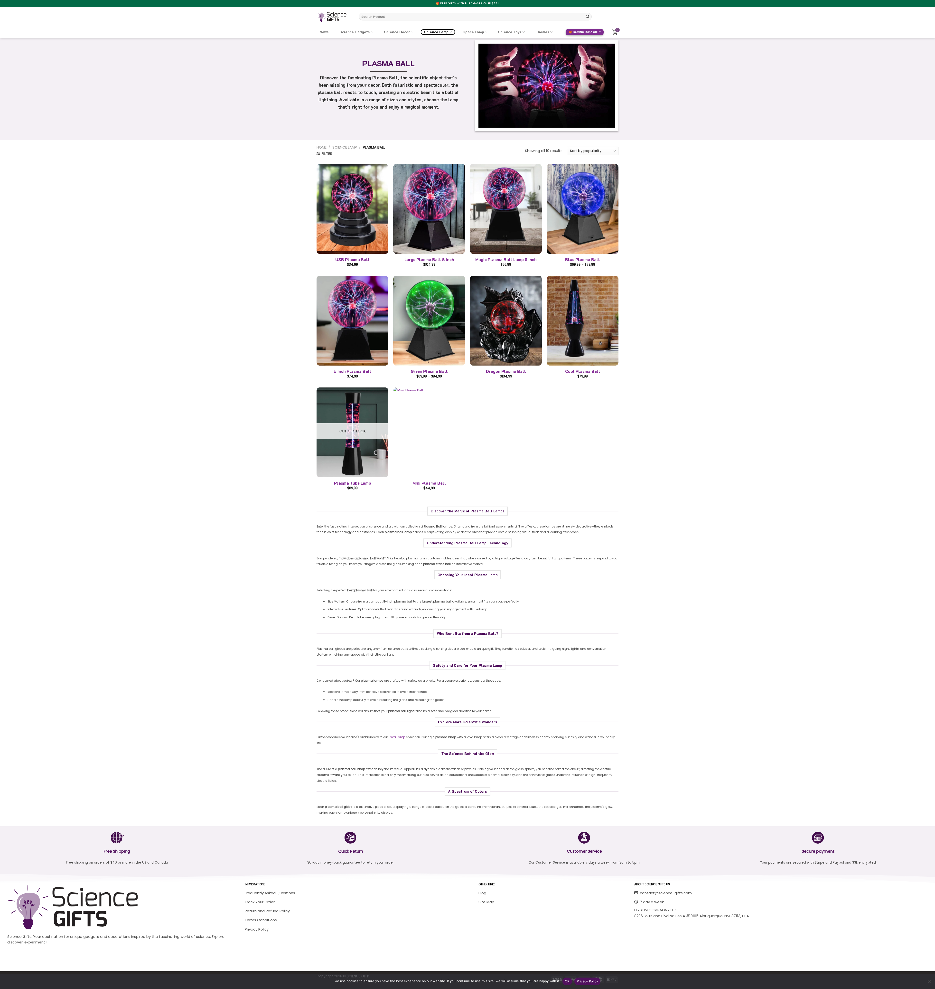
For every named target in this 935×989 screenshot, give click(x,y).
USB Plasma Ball (352, 259)
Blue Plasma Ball (582, 259)
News (324, 31)
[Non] (928, 983)
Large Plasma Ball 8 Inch (429, 259)
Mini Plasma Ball (429, 483)
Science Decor (397, 31)
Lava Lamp (397, 737)
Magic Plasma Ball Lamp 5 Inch (506, 259)
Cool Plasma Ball (582, 371)
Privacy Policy (587, 981)
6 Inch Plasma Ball (352, 371)
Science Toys (509, 31)
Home (322, 147)
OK (567, 981)
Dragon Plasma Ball (506, 371)
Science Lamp (436, 31)
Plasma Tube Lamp (352, 483)
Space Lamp (473, 31)
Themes (542, 31)
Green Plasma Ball (429, 371)
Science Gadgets (354, 31)
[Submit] (587, 16)
